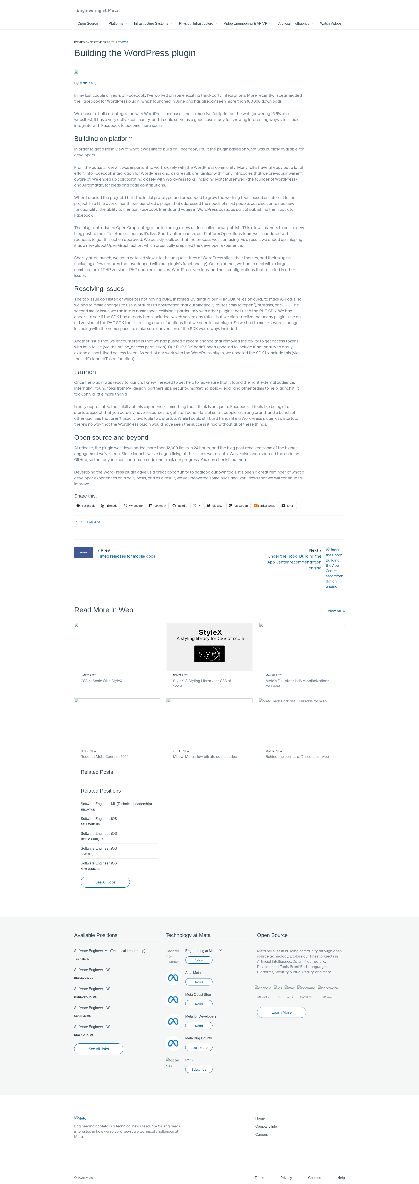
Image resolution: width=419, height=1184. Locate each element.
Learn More (282, 1012)
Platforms (116, 23)
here (243, 459)
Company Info (266, 1126)
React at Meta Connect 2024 (105, 756)
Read (199, 982)
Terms (259, 1178)
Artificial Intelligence (294, 23)
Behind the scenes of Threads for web (297, 756)
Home (260, 1118)
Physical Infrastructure (196, 23)
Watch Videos (331, 23)
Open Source (88, 23)
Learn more (199, 1047)
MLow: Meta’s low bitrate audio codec (205, 756)
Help (341, 1178)
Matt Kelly (87, 83)
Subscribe (199, 1069)
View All (335, 611)
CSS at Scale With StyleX (101, 681)
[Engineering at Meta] (97, 10)
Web (125, 42)
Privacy (286, 1178)
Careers (261, 1134)
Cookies (314, 1178)
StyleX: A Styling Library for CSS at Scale (202, 683)
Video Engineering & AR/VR (246, 23)
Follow (199, 960)
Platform (93, 521)
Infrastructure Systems (151, 23)
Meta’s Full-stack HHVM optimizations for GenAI (297, 683)
